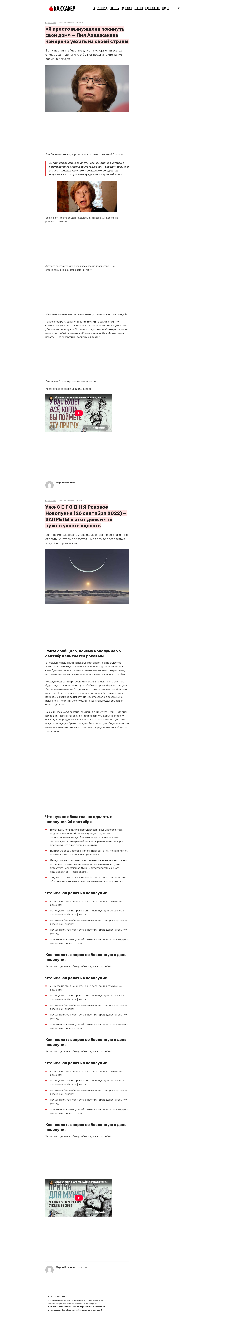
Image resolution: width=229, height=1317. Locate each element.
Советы (139, 8)
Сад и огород (100, 8)
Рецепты (114, 8)
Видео (165, 8)
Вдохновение (152, 8)
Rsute (50, 651)
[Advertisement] (87, 132)
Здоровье (127, 8)
